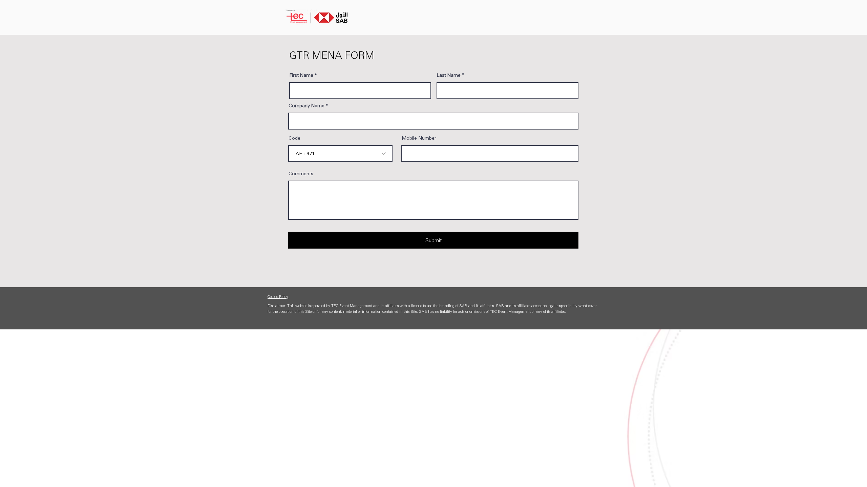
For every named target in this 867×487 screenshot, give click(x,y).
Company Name (306, 105)
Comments (301, 173)
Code (294, 137)
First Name (301, 74)
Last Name (449, 74)
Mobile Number (419, 137)
